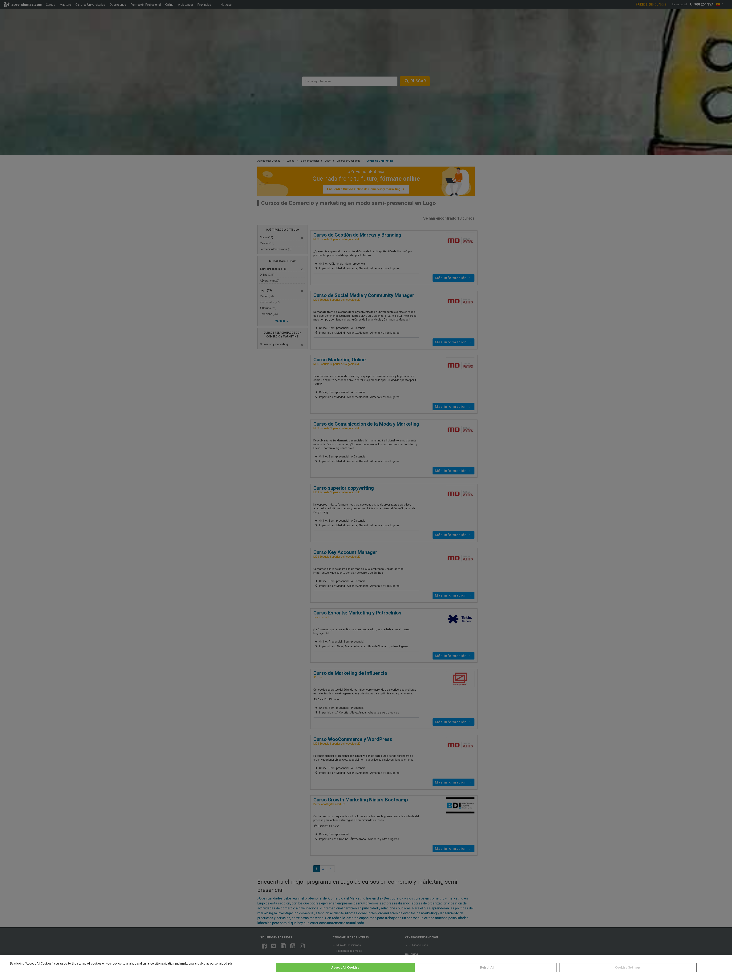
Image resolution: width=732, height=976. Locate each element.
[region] (366, 965)
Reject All (487, 967)
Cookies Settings (628, 967)
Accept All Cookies (345, 967)
